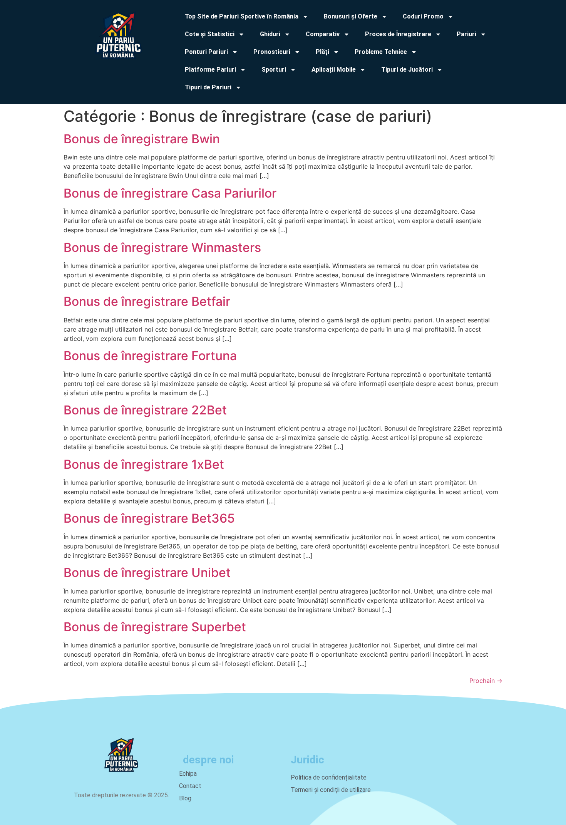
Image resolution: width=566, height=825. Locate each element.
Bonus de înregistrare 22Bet (145, 410)
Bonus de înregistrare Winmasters (162, 247)
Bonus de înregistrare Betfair (147, 301)
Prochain (485, 680)
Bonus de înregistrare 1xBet (144, 464)
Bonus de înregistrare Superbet (155, 626)
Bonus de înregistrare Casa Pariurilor (170, 193)
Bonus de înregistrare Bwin (142, 138)
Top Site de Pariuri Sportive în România (241, 16)
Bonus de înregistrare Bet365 (149, 518)
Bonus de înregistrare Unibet (147, 572)
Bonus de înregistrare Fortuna (150, 355)
